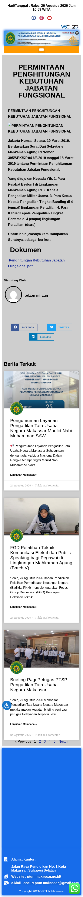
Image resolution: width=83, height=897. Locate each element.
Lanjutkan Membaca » (23, 474)
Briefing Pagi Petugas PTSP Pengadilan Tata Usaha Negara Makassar (38, 684)
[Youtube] (49, 18)
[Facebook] (33, 18)
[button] (41, 49)
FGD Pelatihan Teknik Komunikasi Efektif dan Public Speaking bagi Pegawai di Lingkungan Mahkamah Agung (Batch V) (41, 557)
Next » (63, 741)
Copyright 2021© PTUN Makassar (41, 891)
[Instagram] (41, 18)
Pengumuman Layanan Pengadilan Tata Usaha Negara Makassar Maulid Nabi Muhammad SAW (41, 428)
